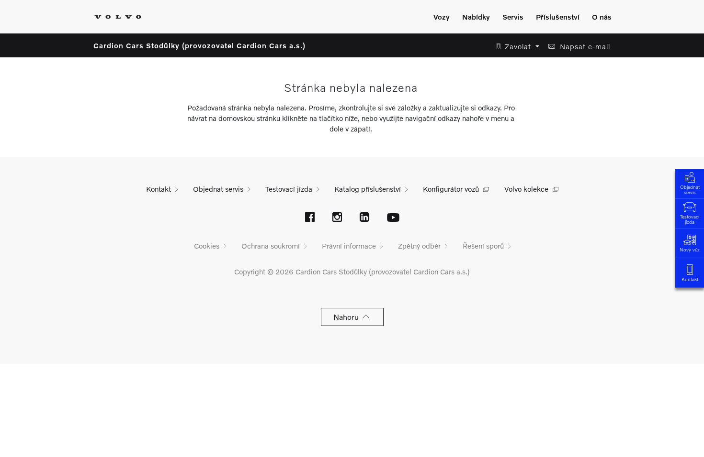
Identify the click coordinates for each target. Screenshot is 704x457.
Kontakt (689, 279)
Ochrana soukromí (270, 245)
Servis (512, 16)
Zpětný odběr (419, 245)
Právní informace (349, 245)
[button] (515, 46)
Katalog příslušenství (367, 189)
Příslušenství (557, 16)
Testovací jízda (689, 219)
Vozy (441, 16)
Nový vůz (690, 249)
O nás (602, 16)
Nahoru (348, 316)
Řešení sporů (483, 245)
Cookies (206, 245)
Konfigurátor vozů (451, 189)
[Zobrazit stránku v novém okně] (310, 218)
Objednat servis (690, 189)
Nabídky (476, 16)
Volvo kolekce (526, 189)
